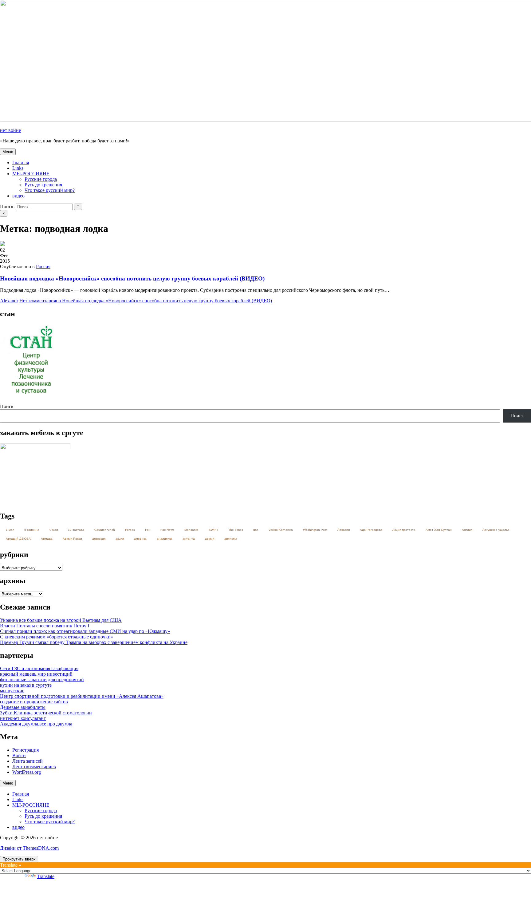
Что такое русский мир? (50, 190)
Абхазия (343, 529)
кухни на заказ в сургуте (26, 685)
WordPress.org (26, 772)
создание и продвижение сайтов (34, 701)
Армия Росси (72, 538)
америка (140, 538)
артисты (230, 538)
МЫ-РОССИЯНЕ (30, 173)
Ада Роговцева (371, 529)
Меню (7, 151)
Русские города (41, 179)
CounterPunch (104, 529)
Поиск (7, 406)
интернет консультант (23, 718)
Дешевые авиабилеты (22, 707)
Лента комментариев (34, 766)
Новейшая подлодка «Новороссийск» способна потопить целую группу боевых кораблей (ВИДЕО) (132, 278)
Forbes (130, 529)
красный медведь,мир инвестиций (36, 674)
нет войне (10, 130)
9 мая (53, 529)
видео (18, 195)
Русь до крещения (43, 184)
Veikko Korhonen (281, 529)
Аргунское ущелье (495, 529)
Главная (20, 162)
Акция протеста (403, 529)
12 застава (76, 529)
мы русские (12, 690)
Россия (43, 266)
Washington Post (315, 529)
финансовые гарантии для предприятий (42, 679)
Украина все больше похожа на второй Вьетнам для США (61, 620)
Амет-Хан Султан (439, 529)
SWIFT (213, 529)
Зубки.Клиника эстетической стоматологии (46, 712)
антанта (189, 538)
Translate (45, 876)
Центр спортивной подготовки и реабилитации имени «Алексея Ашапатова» (81, 696)
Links (17, 168)
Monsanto (191, 529)
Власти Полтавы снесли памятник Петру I (44, 625)
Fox (147, 529)
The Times (235, 529)
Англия (467, 529)
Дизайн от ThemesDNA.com (29, 848)
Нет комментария (145, 300)
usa (255, 529)
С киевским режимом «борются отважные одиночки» (56, 636)
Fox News (167, 529)
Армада (47, 538)
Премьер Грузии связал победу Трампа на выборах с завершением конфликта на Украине (93, 642)
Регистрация (25, 750)
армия (209, 538)
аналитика (164, 538)
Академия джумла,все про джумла (36, 723)
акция (120, 538)
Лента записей (27, 761)
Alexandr (9, 300)
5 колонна (31, 529)
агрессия (98, 538)
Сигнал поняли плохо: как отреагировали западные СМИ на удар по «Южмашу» (85, 631)
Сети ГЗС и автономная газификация (39, 668)
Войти (19, 755)
